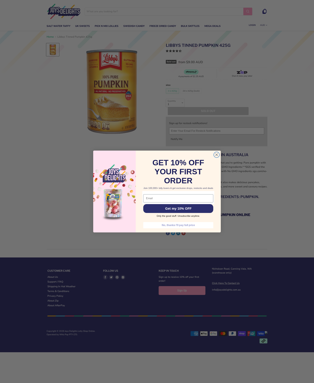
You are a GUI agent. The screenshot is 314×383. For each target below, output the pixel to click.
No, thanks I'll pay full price (178, 225)
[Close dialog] (216, 155)
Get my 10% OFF (178, 208)
